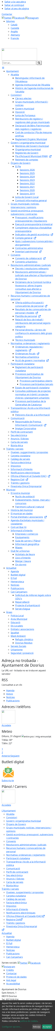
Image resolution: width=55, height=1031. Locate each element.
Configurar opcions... (12, 1026)
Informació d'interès (17, 909)
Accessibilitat (13, 983)
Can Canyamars (14, 957)
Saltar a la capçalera (15, 1)
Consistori (11, 817)
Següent (15, 755)
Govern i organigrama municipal (23, 820)
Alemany (15, 34)
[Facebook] (18, 17)
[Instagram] (32, 17)
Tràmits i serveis (10, 888)
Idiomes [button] (10, 21)
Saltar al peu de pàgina (17, 8)
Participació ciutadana (18, 858)
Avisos (9, 693)
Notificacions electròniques (20, 912)
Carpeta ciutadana (16, 895)
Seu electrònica (14, 875)
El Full (9, 943)
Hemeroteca (12, 946)
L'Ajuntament (9, 810)
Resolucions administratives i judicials (26, 844)
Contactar (7, 14)
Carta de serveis (14, 882)
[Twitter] (7, 17)
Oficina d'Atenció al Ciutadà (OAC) (24, 916)
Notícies (10, 697)
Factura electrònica (16, 902)
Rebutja (36, 1026)
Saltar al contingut (14, 5)
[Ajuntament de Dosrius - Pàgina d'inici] (19, 54)
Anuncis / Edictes (15, 878)
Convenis (11, 841)
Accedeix (6, 725)
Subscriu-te (8, 780)
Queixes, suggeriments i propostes (25, 892)
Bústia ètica (12, 885)
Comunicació (13, 868)
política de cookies (29, 1021)
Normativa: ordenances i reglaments (25, 854)
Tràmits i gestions (15, 923)
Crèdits (10, 970)
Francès (15, 38)
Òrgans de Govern (16, 824)
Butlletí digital (13, 940)
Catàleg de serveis (16, 899)
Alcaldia (10, 814)
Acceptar (47, 1026)
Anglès (14, 31)
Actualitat (7, 933)
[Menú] (3, 67)
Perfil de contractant (17, 871)
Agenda (10, 690)
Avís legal (11, 980)
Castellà (15, 28)
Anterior (6, 755)
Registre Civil (13, 919)
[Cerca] (39, 63)
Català (14, 24)
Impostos (11, 906)
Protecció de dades (16, 976)
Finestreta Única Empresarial (21, 926)
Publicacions (13, 700)
